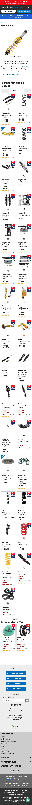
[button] (16, 689)
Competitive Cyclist (23, 793)
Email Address (8, 697)
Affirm (3, 746)
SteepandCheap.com (16, 795)
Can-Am (3, 23)
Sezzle (3, 749)
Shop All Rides (22, 785)
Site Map (26, 783)
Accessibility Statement (11, 783)
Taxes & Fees (22, 781)
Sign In (3, 737)
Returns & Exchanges (8, 741)
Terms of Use (10, 777)
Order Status (5, 739)
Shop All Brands (10, 785)
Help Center (5, 751)
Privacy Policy (22, 777)
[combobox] (27, 91)
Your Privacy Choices (17, 779)
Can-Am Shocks (14, 74)
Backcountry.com (8, 793)
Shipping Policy (10, 781)
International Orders (8, 753)
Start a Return (6, 744)
